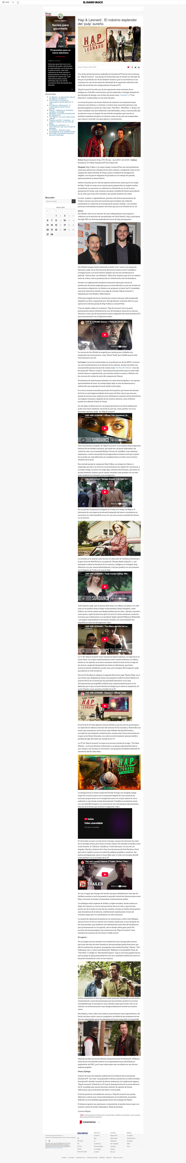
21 (52, 230)
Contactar (64, 1157)
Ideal (95, 1138)
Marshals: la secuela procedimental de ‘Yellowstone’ (62, 114)
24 (65, 230)
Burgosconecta (113, 1135)
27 (48, 234)
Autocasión (113, 1146)
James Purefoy (110, 1115)
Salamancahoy (113, 1138)
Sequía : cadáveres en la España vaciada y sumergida (61, 111)
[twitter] (72, 89)
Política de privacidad (92, 1157)
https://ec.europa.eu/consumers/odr (55, 1147)
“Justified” (124, 95)
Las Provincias (97, 1143)
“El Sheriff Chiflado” (124, 368)
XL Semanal (130, 1135)
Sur (94, 1141)
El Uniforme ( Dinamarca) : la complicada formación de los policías (59, 107)
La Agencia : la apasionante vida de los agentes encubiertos (62, 98)
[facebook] (46, 1141)
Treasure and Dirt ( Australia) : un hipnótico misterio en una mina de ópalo (61, 122)
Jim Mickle (118, 1115)
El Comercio (97, 1135)
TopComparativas (131, 1138)
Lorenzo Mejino (60, 21)
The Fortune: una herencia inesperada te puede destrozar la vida (61, 102)
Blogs (48, 14)
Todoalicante (113, 1141)
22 (56, 230)
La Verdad (96, 1151)
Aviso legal (71, 1157)
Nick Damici (98, 1117)
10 (65, 220)
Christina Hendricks (90, 1115)
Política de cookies (117, 1157)
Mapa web (108, 1157)
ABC (78, 1138)
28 (52, 234)
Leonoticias (113, 1132)
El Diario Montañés (98, 1146)
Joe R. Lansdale (135, 1115)
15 (56, 225)
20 (47, 230)
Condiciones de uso (80, 1157)
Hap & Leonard (100, 1115)
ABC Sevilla (80, 1140)
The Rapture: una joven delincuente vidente (62, 117)
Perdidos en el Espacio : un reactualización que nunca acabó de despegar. (62, 126)
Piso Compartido (114, 1143)
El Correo (79, 1146)
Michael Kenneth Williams (87, 1117)
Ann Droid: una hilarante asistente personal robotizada (61, 134)
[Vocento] (83, 1132)
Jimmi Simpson (126, 1115)
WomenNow (130, 1141)
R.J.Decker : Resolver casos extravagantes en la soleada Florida (62, 131)
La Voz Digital (97, 1149)
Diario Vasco (97, 1132)
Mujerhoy (129, 1132)
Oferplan (112, 1149)
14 (52, 225)
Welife (128, 1143)
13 (48, 225)
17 (65, 225)
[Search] (74, 201)
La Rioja (79, 1149)
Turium (128, 1146)
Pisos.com (112, 1151)
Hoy (78, 1143)
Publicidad (102, 1157)
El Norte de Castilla (82, 1151)
